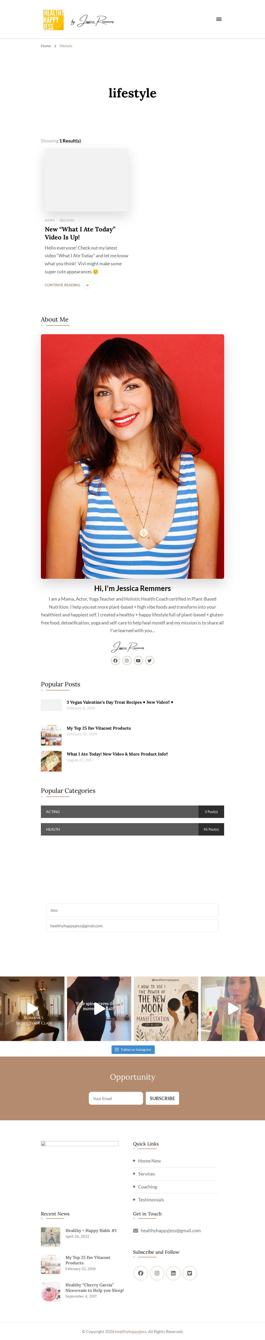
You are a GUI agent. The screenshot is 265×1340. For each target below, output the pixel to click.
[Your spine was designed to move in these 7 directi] (99, 1009)
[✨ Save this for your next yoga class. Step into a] (32, 1009)
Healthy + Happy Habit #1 (91, 1230)
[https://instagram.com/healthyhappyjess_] (157, 1273)
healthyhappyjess (130, 1331)
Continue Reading (62, 285)
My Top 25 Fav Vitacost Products (99, 728)
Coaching (147, 1186)
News (50, 220)
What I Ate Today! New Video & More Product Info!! (117, 754)
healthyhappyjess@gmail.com (171, 1230)
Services (146, 1174)
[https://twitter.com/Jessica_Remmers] (189, 1273)
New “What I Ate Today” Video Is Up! (80, 233)
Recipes (67, 220)
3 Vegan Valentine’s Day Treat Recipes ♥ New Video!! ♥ (120, 702)
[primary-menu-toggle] (219, 19)
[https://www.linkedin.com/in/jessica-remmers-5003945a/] (173, 1273)
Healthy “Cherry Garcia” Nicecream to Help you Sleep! (94, 1287)
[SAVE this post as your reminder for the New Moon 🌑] (166, 1009)
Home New (149, 1161)
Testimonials (151, 1199)
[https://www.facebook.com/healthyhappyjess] (141, 1273)
